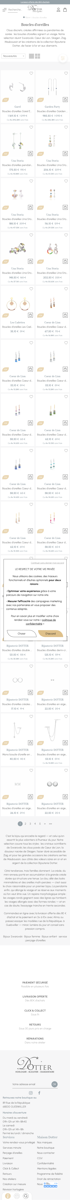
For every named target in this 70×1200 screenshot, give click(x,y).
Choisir (22, 633)
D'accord (51, 633)
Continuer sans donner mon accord (47, 563)
